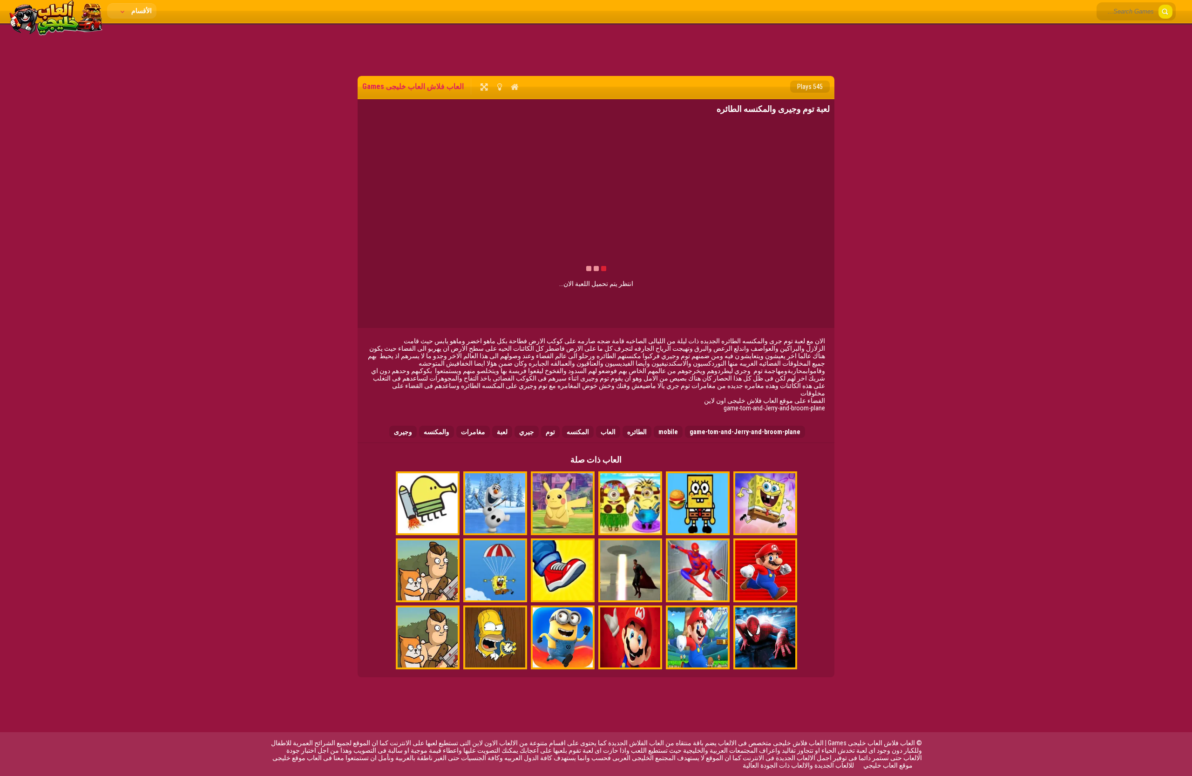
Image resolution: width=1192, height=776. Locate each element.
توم (550, 432)
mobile (668, 432)
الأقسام (141, 10)
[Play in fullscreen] (484, 86)
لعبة (502, 432)
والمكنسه (436, 432)
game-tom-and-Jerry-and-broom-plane (745, 432)
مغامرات (473, 432)
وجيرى (403, 432)
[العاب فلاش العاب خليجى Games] (55, 33)
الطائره (637, 432)
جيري (526, 432)
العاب (608, 432)
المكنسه (578, 432)
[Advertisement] (596, 49)
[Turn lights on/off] (499, 86)
